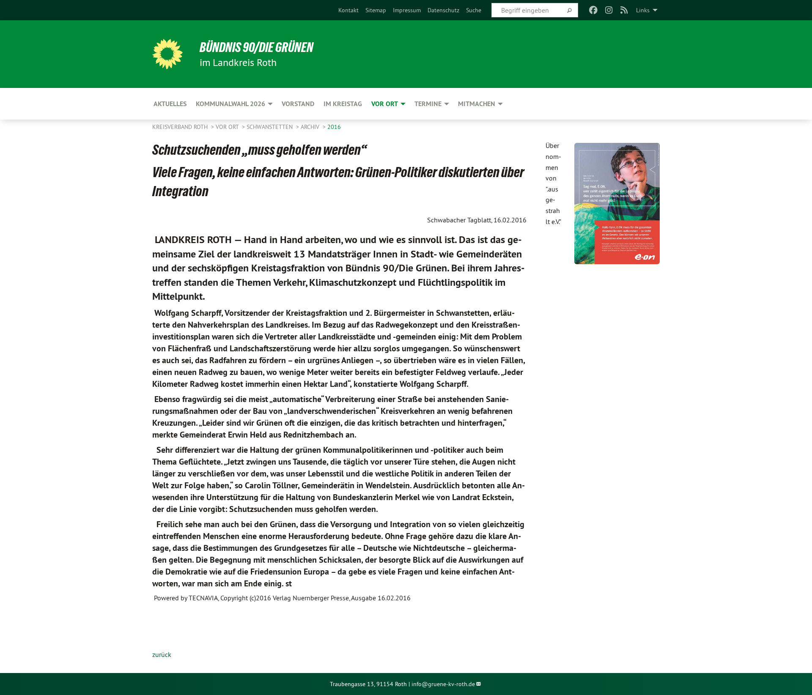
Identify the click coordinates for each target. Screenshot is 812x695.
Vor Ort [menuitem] (384, 103)
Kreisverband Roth (180, 127)
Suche (473, 10)
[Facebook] (593, 10)
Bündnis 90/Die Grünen (256, 47)
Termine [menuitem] (428, 103)
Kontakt (348, 10)
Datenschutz (443, 10)
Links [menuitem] (643, 10)
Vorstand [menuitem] (298, 103)
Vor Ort (228, 127)
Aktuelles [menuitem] (170, 103)
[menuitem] (348, 10)
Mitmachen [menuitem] (476, 103)
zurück (161, 654)
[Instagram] (609, 10)
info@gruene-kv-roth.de (443, 684)
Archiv (311, 127)
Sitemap (375, 10)
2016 (334, 127)
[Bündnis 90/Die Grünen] (167, 54)
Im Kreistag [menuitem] (343, 103)
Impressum (407, 10)
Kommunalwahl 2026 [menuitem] (230, 103)
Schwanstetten (270, 127)
